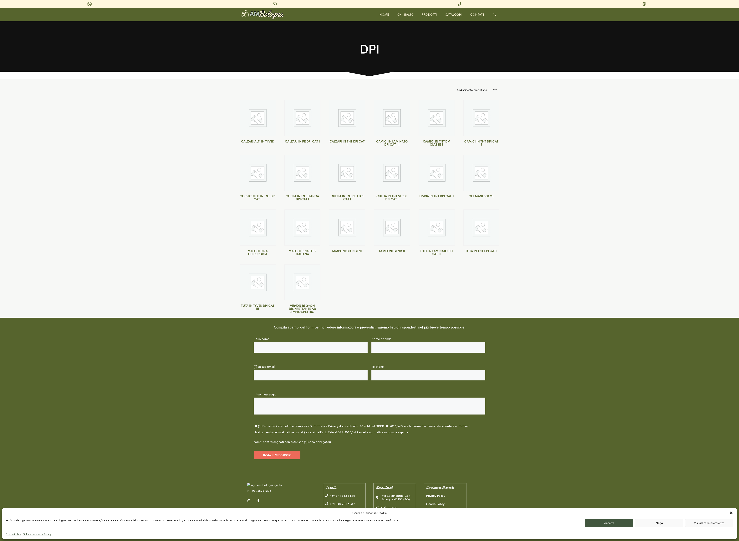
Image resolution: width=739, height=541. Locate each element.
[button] (731, 513)
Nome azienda (381, 339)
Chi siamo (405, 15)
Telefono (377, 367)
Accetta (609, 523)
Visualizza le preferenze (709, 523)
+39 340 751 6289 (342, 504)
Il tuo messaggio (265, 394)
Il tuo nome (261, 339)
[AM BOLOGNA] (264, 14)
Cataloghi (453, 15)
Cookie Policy (13, 534)
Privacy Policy (435, 495)
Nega (659, 523)
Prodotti (429, 15)
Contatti (477, 15)
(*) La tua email (264, 367)
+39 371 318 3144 (342, 496)
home (384, 15)
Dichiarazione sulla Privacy (37, 534)
